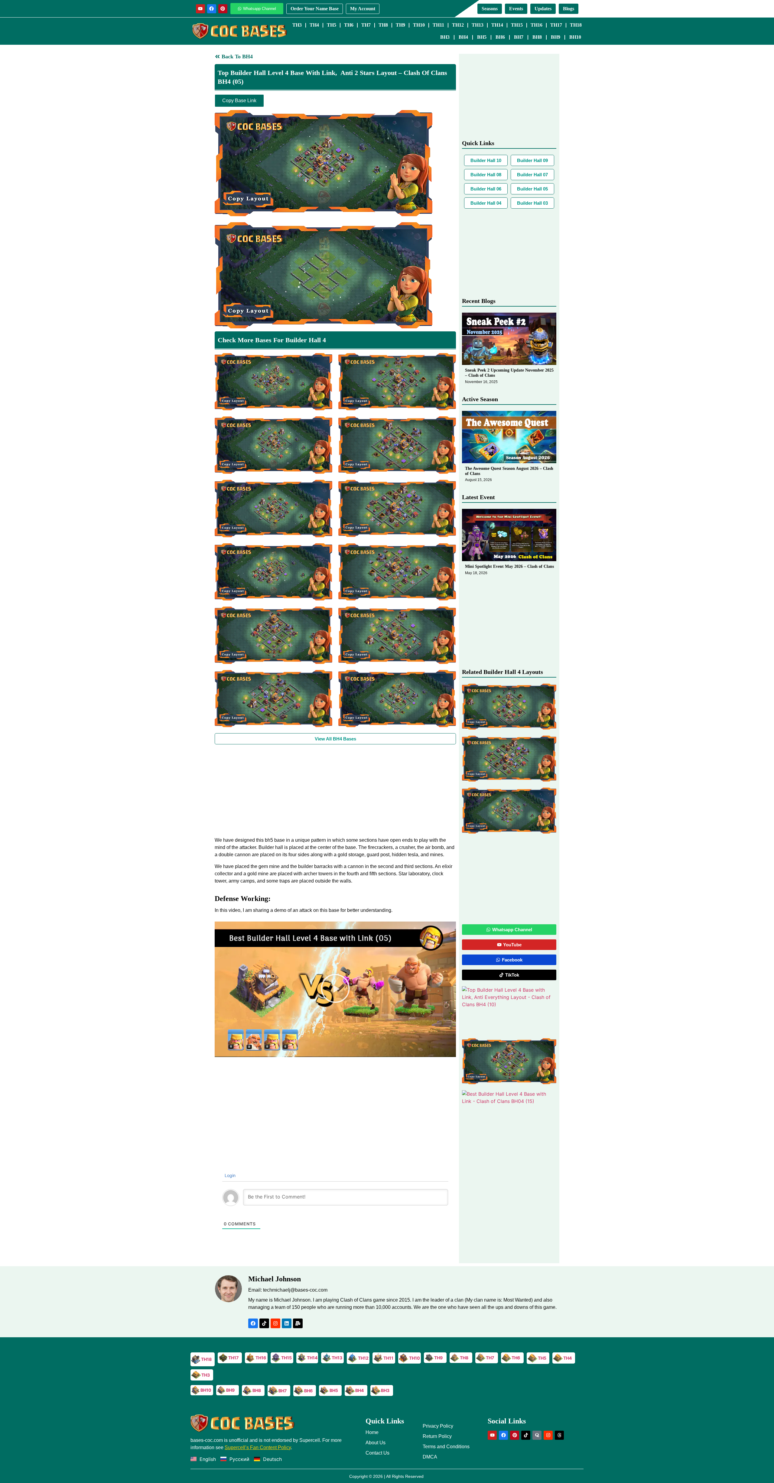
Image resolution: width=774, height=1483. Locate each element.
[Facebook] (211, 8)
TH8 (383, 25)
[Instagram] (275, 1323)
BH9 (555, 37)
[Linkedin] (286, 1323)
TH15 (517, 25)
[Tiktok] (264, 1323)
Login (229, 1175)
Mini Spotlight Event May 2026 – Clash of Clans (509, 566)
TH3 (297, 25)
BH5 (481, 37)
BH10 (575, 37)
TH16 (536, 25)
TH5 (331, 25)
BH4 (463, 37)
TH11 (438, 25)
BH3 (445, 37)
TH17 (556, 25)
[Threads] (559, 1435)
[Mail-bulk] (298, 1323)
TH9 (400, 25)
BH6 (500, 37)
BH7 (518, 37)
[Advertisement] (335, 789)
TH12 (458, 25)
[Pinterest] (222, 8)
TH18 (576, 25)
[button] (335, 989)
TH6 (348, 25)
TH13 (477, 25)
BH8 (537, 37)
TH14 (497, 25)
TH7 (366, 25)
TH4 (314, 25)
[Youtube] (200, 8)
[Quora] (536, 1435)
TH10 (419, 25)
